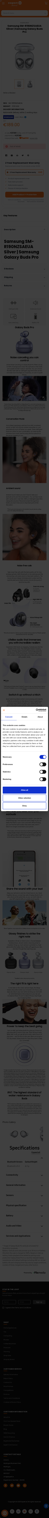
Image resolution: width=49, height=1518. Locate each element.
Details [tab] (24, 717)
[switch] (42, 764)
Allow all (24, 790)
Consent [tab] (8, 717)
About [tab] (40, 717)
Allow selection (24, 798)
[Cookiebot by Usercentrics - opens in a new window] (35, 710)
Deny (24, 806)
